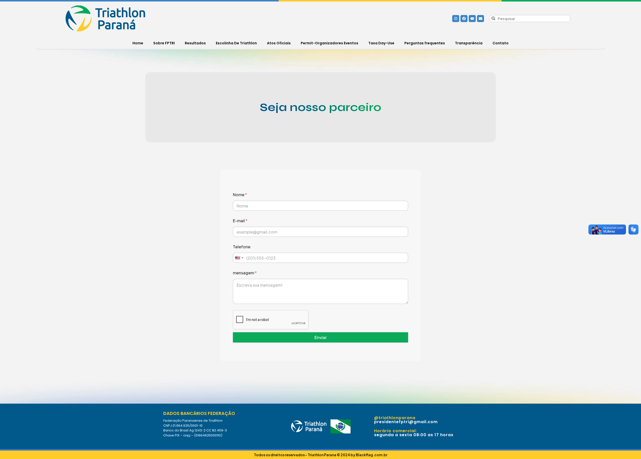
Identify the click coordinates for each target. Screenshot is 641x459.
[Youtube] (472, 18)
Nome (240, 194)
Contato (501, 43)
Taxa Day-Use (381, 43)
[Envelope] (480, 18)
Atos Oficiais (279, 43)
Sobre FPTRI (164, 43)
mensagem (245, 272)
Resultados (195, 43)
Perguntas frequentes (424, 43)
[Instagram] (455, 18)
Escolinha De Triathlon (236, 43)
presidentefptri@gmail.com (406, 422)
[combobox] (239, 258)
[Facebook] (463, 18)
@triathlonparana (394, 418)
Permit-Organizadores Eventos (329, 43)
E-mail (240, 220)
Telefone (241, 246)
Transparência (469, 43)
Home (137, 43)
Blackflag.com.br (371, 454)
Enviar (320, 337)
